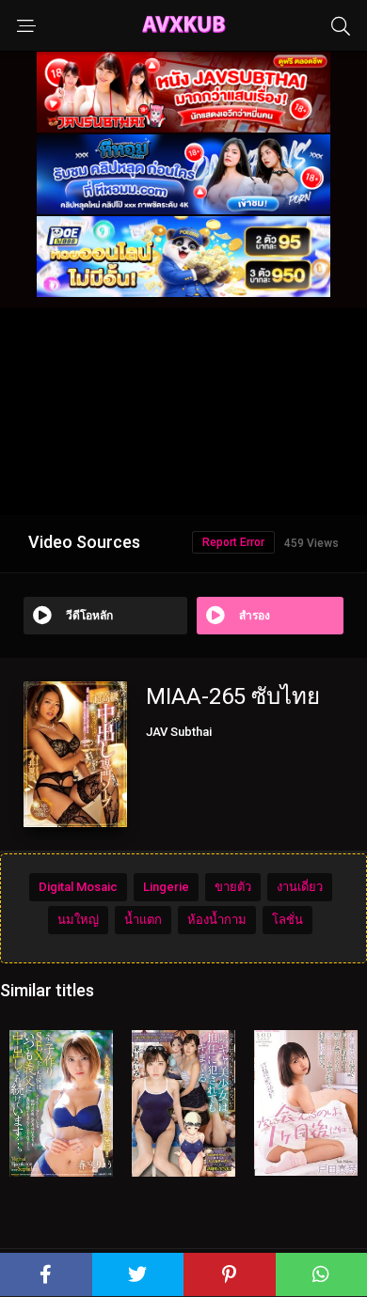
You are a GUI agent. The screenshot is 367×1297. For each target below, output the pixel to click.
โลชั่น (287, 920)
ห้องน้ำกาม (217, 920)
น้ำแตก (143, 920)
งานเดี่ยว (300, 887)
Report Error (233, 542)
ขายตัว (233, 887)
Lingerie (166, 887)
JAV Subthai (179, 732)
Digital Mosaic (78, 887)
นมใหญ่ (78, 920)
